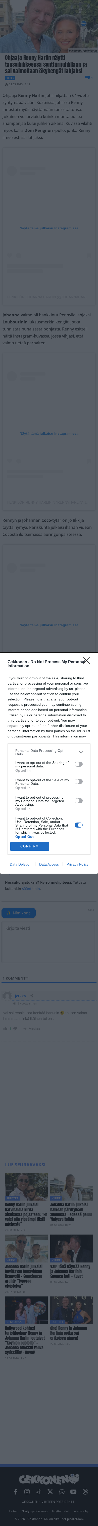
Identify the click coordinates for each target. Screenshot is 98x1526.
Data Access (49, 864)
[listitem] (49, 752)
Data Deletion (20, 864)
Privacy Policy (77, 864)
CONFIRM (29, 846)
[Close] (88, 662)
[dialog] (49, 763)
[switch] (79, 764)
